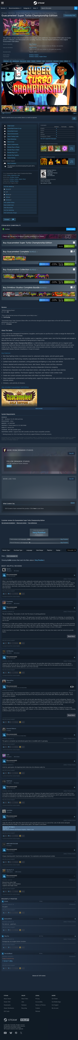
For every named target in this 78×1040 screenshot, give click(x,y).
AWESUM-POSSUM (12, 843)
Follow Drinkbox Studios (18, 461)
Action (28, 61)
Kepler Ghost (43, 56)
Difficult (66, 61)
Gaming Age (7, 317)
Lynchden (9, 810)
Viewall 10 (71, 161)
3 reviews (8, 730)
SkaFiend (9, 781)
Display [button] (58, 550)
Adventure (56, 61)
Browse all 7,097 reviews (39, 975)
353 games (9, 570)
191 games (9, 782)
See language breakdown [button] (8, 523)
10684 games (9, 871)
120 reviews (17, 653)
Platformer (6, 61)
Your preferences (32, 523)
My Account (55, 1008)
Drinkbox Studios (34, 55)
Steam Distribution (9, 1008)
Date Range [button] (39, 550)
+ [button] (69, 61)
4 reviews (8, 682)
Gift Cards (6, 1011)
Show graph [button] (70, 550)
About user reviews (21, 523)
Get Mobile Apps (56, 1002)
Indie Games (11, 13)
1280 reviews (18, 871)
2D (10, 61)
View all (72, 502)
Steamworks (7, 1005)
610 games (9, 756)
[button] (4, 8)
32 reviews (9, 845)
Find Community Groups (10, 212)
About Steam (7, 998)
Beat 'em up (23, 61)
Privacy (37, 998)
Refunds (37, 1011)
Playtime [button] (49, 550)
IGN (8, 312)
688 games (9, 603)
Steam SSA (7, 1002)
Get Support (55, 1005)
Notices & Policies (40, 1005)
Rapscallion (9, 680)
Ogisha (8, 569)
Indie (43, 61)
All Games (4, 13)
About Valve (24, 998)
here (34, 508)
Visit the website (8, 186)
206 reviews (17, 756)
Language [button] (29, 550)
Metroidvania (16, 61)
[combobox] (57, 8)
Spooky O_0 (10, 870)
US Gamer (9, 324)
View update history (9, 202)
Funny (61, 61)
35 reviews (9, 812)
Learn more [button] (70, 229)
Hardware (24, 1005)
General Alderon (11, 728)
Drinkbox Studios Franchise (23, 13)
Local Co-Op (49, 61)
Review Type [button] (6, 550)
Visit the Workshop (9, 210)
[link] (57, 264)
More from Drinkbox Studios (20, 450)
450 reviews (17, 603)
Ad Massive (9, 651)
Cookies (37, 1008)
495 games (9, 653)
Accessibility (39, 1002)
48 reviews (16, 570)
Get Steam (55, 998)
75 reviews (16, 782)
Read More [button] (71, 636)
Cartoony (39, 61)
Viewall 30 (71, 148)
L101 (7, 754)
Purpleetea (9, 601)
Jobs (22, 1002)
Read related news (9, 205)
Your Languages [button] (11, 556)
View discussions (8, 207)
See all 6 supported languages (48, 138)
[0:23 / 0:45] (39, 84)
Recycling (24, 1008)
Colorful (33, 61)
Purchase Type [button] (18, 550)
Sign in (3, 117)
